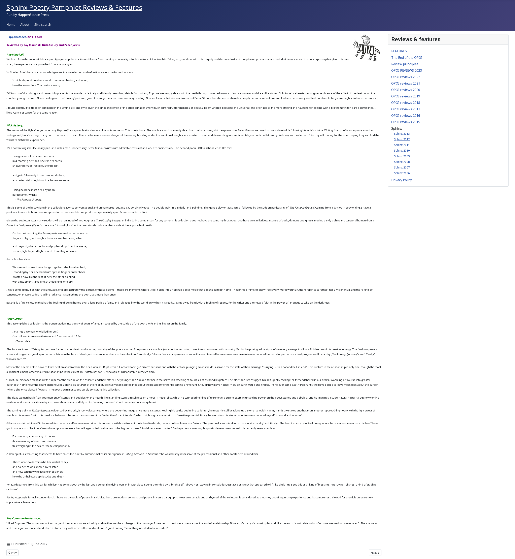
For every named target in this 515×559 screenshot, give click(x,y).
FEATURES (399, 51)
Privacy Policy (401, 180)
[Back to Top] (508, 551)
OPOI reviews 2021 (405, 83)
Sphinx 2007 (402, 167)
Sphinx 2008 (402, 162)
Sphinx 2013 (402, 133)
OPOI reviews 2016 (405, 115)
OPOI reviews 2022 (405, 77)
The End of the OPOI (406, 57)
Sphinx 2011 (402, 145)
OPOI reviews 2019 (405, 96)
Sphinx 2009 (402, 156)
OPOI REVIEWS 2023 (406, 70)
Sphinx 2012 (402, 139)
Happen (11, 37)
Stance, (22, 37)
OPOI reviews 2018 (405, 102)
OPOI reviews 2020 (405, 90)
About (24, 24)
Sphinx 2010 (402, 150)
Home (10, 24)
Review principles (404, 64)
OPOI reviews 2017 (405, 109)
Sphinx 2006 (402, 173)
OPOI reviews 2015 (405, 122)
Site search (42, 24)
